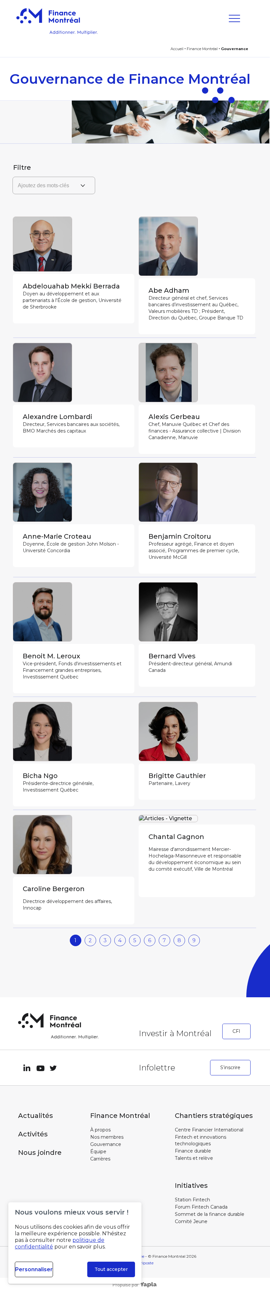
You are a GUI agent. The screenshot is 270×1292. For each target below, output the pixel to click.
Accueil (177, 48)
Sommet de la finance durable (209, 1214)
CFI (236, 1031)
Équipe (98, 1152)
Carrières (100, 1159)
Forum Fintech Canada (201, 1207)
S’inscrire (230, 1067)
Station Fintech (192, 1200)
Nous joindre (40, 1153)
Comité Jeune (191, 1221)
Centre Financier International (209, 1130)
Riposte (146, 1262)
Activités (33, 1134)
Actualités (35, 1116)
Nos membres (106, 1137)
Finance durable (193, 1151)
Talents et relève (194, 1158)
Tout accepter (111, 1269)
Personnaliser (34, 1269)
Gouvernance (105, 1144)
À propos (100, 1130)
